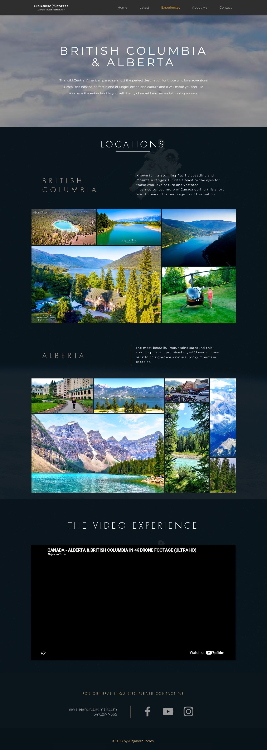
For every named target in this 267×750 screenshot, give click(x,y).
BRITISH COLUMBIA (70, 185)
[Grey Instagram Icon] (188, 711)
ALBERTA (64, 355)
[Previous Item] (38, 266)
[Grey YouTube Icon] (168, 711)
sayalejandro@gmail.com (93, 709)
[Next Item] (228, 266)
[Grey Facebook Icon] (147, 711)
